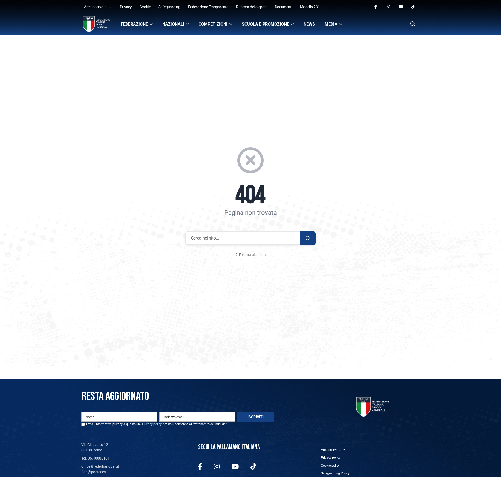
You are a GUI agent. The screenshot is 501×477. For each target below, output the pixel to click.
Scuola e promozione (265, 24)
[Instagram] (389, 7)
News (309, 24)
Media (331, 24)
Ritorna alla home (253, 255)
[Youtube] (401, 7)
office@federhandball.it (100, 466)
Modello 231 (310, 7)
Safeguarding (169, 7)
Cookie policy (330, 465)
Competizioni (213, 24)
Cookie (145, 7)
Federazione (134, 24)
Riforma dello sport (251, 7)
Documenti (283, 7)
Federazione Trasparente (208, 7)
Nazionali (173, 24)
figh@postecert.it (95, 472)
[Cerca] (413, 24)
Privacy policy (152, 424)
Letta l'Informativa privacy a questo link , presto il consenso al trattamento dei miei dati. (157, 424)
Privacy (126, 7)
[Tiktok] (413, 7)
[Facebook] (376, 7)
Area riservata (95, 7)
